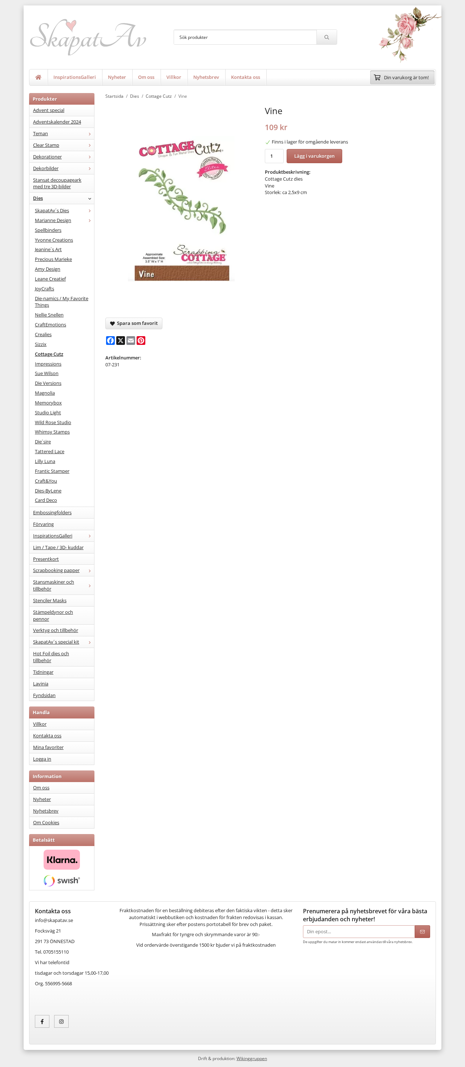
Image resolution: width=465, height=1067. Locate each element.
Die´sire (43, 441)
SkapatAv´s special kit (56, 642)
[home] (38, 77)
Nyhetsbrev (206, 77)
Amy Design (47, 269)
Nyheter (117, 77)
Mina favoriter (48, 747)
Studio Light (48, 412)
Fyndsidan (44, 695)
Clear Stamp (46, 145)
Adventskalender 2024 (57, 121)
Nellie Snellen (49, 314)
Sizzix (40, 344)
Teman (40, 133)
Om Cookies (46, 822)
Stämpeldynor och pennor (53, 615)
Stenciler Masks (49, 600)
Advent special (48, 110)
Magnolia (45, 393)
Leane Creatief (50, 278)
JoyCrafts (44, 288)
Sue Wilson (46, 373)
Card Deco (46, 500)
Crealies (43, 334)
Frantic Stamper (52, 471)
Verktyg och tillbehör (55, 630)
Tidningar (43, 672)
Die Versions (48, 383)
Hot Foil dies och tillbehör (51, 657)
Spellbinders (48, 230)
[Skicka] (422, 931)
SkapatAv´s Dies (52, 210)
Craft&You (46, 481)
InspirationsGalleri (74, 77)
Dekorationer (47, 156)
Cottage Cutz (49, 354)
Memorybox (48, 402)
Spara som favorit (136, 323)
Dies (38, 198)
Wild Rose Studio (53, 422)
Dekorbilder (45, 168)
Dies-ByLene (48, 490)
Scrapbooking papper (56, 570)
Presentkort (46, 559)
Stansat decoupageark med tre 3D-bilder (57, 183)
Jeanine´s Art (48, 249)
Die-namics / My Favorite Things (61, 302)
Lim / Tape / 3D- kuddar (58, 547)
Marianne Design (53, 220)
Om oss (146, 77)
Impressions (48, 364)
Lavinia (40, 683)
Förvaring (43, 524)
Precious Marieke (53, 259)
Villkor (173, 77)
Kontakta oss (245, 77)
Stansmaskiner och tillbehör (53, 585)
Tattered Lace (49, 451)
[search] (326, 37)
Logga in (42, 759)
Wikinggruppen (251, 1058)
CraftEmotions (50, 324)
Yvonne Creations (54, 240)
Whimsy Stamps (52, 431)
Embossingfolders (52, 512)
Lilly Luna (45, 461)
